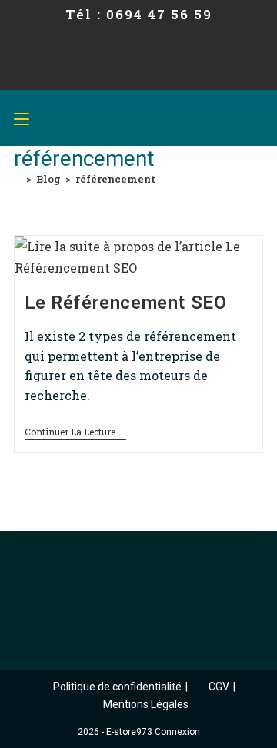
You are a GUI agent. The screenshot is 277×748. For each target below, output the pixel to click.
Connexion (177, 731)
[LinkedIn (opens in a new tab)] (147, 78)
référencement (115, 179)
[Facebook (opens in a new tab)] (101, 78)
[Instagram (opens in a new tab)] (123, 78)
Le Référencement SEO (126, 302)
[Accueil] (18, 179)
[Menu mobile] (21, 118)
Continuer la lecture (75, 432)
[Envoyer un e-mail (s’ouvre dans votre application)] (172, 78)
